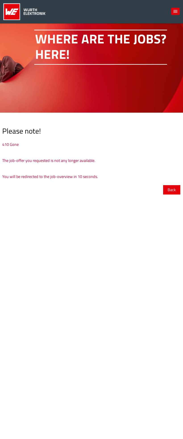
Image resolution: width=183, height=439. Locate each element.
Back (172, 190)
